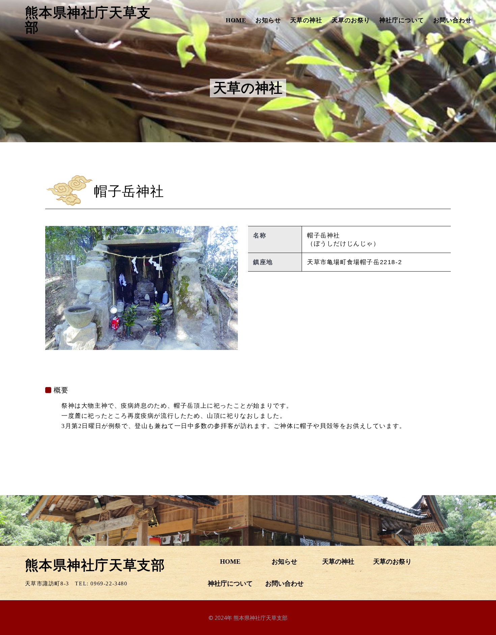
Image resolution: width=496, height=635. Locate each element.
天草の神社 (306, 20)
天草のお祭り (351, 20)
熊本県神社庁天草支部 (88, 20)
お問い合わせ (452, 20)
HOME (236, 20)
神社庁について (401, 20)
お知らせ (268, 20)
